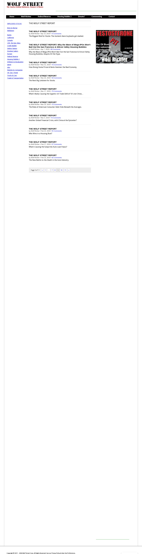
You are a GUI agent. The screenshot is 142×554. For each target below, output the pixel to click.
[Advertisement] (96, 6)
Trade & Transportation (15, 78)
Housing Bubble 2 (64, 17)
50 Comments (57, 78)
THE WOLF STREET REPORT (43, 31)
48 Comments (55, 49)
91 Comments (57, 131)
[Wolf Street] (25, 7)
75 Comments (57, 65)
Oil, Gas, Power (12, 73)
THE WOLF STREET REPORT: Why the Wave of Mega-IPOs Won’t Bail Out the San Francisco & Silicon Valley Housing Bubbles (59, 46)
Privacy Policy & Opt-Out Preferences (63, 553)
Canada (10, 40)
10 (61, 170)
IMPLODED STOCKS (14, 24)
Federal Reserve (44, 17)
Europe (9, 54)
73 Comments (56, 34)
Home (11, 17)
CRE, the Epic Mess (13, 43)
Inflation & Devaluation (15, 62)
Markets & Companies (15, 70)
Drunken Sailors (12, 51)
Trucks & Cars (12, 75)
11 (65, 170)
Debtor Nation (12, 48)
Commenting (97, 17)
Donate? (81, 17)
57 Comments (57, 144)
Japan (9, 64)
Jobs (8, 67)
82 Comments (57, 157)
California (10, 38)
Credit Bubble (12, 46)
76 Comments (57, 91)
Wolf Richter (26, 17)
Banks (9, 35)
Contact (112, 17)
